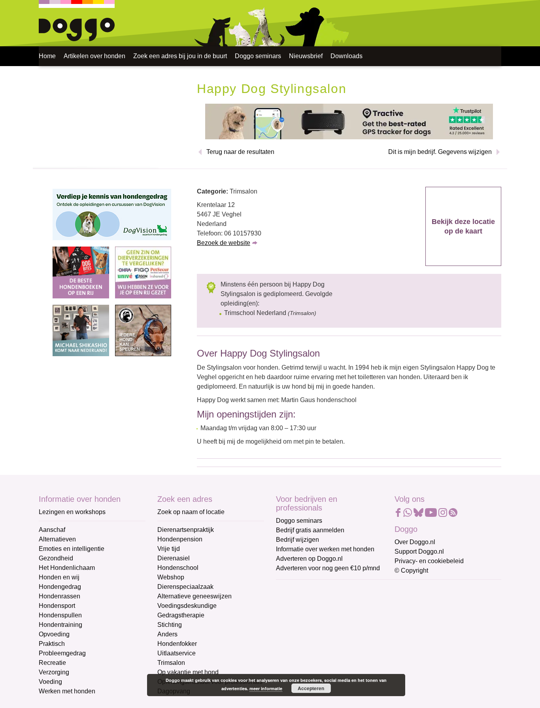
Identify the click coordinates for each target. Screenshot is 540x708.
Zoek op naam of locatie (191, 512)
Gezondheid (56, 558)
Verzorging (54, 672)
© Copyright (411, 570)
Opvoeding (54, 634)
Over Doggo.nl (415, 542)
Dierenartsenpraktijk (185, 529)
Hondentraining (60, 624)
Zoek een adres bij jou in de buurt (180, 56)
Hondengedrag (60, 586)
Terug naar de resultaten (240, 151)
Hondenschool (177, 567)
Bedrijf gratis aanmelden (310, 530)
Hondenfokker (177, 643)
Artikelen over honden (94, 56)
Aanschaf (52, 529)
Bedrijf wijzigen (297, 539)
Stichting (169, 624)
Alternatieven (57, 539)
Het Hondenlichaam (67, 567)
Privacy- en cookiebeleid (429, 561)
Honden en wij (59, 577)
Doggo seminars (258, 56)
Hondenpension (179, 539)
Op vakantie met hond (188, 672)
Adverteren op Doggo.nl (309, 558)
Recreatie (52, 662)
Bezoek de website (223, 242)
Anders (167, 634)
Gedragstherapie (180, 615)
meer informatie (265, 688)
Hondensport (57, 605)
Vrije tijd (168, 548)
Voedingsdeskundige (187, 605)
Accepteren (311, 688)
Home (47, 56)
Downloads (346, 56)
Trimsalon (171, 662)
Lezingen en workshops (72, 512)
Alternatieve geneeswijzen (194, 596)
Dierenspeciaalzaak (185, 586)
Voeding (50, 681)
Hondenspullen (60, 615)
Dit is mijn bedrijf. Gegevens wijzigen (440, 151)
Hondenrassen (59, 596)
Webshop (170, 577)
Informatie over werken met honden (325, 549)
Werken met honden (67, 691)
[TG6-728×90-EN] (349, 121)
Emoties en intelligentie (71, 548)
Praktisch (52, 643)
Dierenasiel (173, 558)
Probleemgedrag (62, 653)
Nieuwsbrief (306, 56)
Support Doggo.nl (419, 551)
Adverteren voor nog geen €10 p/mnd (328, 568)
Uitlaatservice (176, 653)
